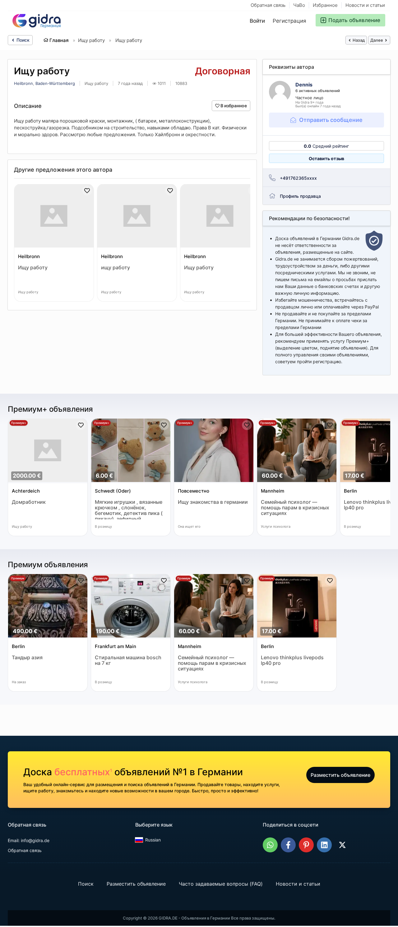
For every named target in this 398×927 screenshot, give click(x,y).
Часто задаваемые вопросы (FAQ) (221, 884)
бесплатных (83, 771)
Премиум (17, 578)
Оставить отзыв (326, 158)
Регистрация (289, 21)
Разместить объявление (340, 775)
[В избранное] (87, 191)
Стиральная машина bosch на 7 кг (128, 660)
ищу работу (115, 268)
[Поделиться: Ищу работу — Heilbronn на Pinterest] (306, 844)
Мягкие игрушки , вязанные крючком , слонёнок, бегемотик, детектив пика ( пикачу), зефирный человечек (129, 509)
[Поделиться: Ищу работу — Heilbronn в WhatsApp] (270, 844)
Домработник (29, 502)
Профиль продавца (300, 196)
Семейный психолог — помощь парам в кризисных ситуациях (295, 507)
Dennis (303, 84)
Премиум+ (18, 422)
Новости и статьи (365, 5)
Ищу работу (33, 268)
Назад (358, 40)
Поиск (22, 40)
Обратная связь (268, 5)
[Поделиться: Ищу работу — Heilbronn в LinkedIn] (324, 844)
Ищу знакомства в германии (213, 502)
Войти (257, 21)
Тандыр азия (27, 657)
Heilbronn (23, 83)
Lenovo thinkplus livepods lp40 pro (292, 660)
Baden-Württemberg (55, 83)
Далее (377, 40)
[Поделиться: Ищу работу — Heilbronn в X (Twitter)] (342, 844)
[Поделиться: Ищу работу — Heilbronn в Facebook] (288, 844)
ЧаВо (299, 5)
